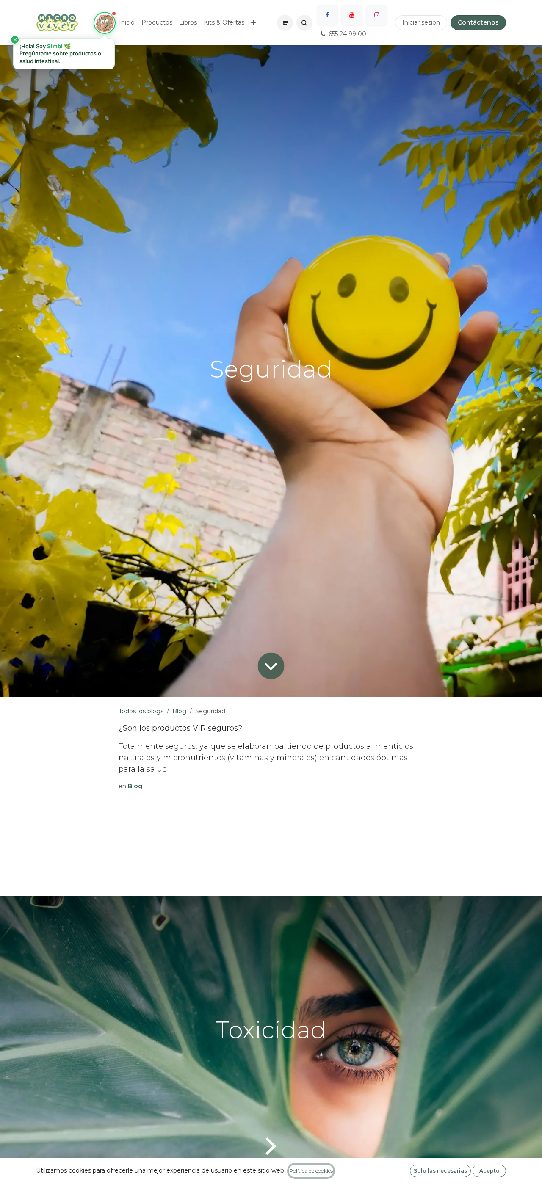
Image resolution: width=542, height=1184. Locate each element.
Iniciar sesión (421, 22)
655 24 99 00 (347, 34)
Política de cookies (311, 1170)
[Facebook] (327, 15)
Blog (179, 711)
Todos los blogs (141, 711)
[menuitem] (127, 22)
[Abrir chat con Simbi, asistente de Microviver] (105, 23)
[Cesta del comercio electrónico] (285, 23)
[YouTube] (352, 15)
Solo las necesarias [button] (440, 1170)
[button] (304, 23)
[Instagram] (377, 15)
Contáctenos (478, 22)
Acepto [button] (489, 1170)
